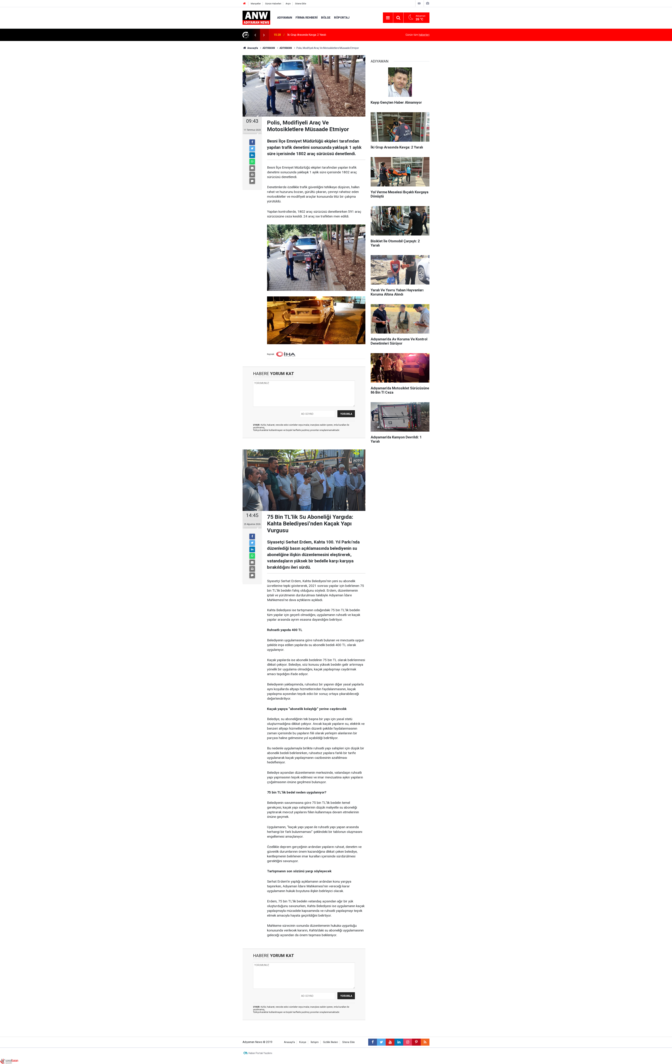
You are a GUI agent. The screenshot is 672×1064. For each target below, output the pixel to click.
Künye (302, 1042)
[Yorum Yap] (252, 181)
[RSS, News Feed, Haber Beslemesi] (425, 1042)
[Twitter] (252, 148)
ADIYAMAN (284, 17)
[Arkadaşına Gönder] (252, 168)
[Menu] (388, 18)
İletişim (315, 1042)
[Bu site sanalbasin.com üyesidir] (9, 1061)
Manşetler (256, 3)
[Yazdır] (252, 174)
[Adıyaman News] (256, 17)
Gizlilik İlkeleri (330, 1042)
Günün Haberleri (273, 3)
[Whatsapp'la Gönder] (252, 161)
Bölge (326, 17)
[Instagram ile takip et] (407, 1042)
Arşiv (288, 3)
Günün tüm (417, 34)
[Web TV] (419, 3)
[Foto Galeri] (427, 3)
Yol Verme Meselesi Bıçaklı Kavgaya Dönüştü (315, 34)
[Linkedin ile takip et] (398, 1042)
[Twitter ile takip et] (381, 1042)
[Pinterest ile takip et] (416, 1042)
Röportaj (341, 17)
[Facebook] (252, 142)
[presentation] (255, 35)
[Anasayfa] (244, 3)
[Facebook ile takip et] (372, 1042)
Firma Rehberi (307, 17)
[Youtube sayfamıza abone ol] (390, 1042)
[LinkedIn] (252, 155)
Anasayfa (289, 1042)
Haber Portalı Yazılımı (260, 1053)
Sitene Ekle (300, 3)
